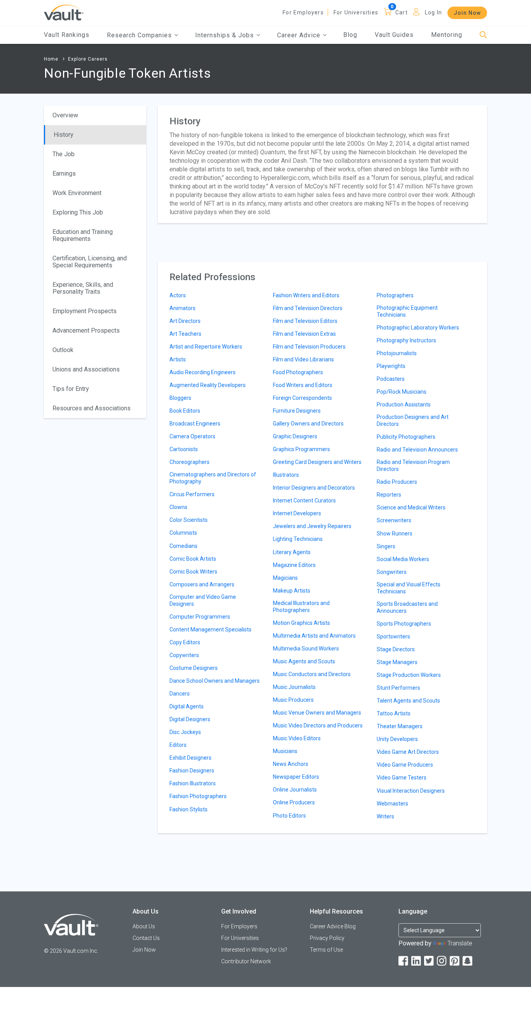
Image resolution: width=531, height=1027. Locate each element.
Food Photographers (298, 372)
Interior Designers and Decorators (314, 488)
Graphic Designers (295, 436)
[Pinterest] (455, 961)
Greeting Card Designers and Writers (317, 462)
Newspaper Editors (296, 777)
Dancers (179, 693)
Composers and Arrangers (201, 584)
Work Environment (76, 193)
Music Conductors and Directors (312, 674)
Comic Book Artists (192, 559)
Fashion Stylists (188, 809)
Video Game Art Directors (408, 752)
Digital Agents (186, 706)
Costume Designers (193, 668)
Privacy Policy (327, 938)
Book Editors (184, 411)
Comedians (183, 546)
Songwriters (392, 572)
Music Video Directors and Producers (318, 725)
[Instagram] (442, 961)
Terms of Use (326, 950)
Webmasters (392, 803)
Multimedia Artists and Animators (314, 636)
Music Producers (293, 700)
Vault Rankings (66, 34)
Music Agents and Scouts (304, 661)
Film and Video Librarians (303, 359)
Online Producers (294, 802)
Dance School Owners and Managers (214, 681)
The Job (63, 154)
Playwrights (391, 366)
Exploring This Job (77, 212)
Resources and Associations (91, 408)
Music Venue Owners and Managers (317, 713)
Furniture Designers (297, 411)
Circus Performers (192, 494)
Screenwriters (394, 520)
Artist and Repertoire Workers (205, 346)
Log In (433, 12)
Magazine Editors (294, 565)
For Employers (303, 12)
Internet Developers (297, 513)
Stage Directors (396, 649)
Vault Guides (394, 34)
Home (51, 59)
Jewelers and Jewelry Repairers (312, 526)
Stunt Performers (398, 688)
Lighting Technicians (298, 539)
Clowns (178, 507)
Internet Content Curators (304, 500)
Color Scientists (188, 520)
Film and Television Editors (305, 321)
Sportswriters (393, 636)
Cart (401, 12)
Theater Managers (400, 726)
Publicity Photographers (406, 437)
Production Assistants (404, 404)
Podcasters (391, 379)
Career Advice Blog (333, 926)
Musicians (285, 751)
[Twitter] (429, 961)
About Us (144, 926)
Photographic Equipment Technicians (407, 311)
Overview (65, 115)
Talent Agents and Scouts (408, 700)
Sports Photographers (404, 624)
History (63, 134)
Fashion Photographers (198, 796)
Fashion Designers (191, 770)
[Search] (483, 35)
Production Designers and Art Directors (413, 420)
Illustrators (286, 475)
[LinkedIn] (416, 961)
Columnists (183, 533)
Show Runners (394, 533)
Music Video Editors (297, 738)
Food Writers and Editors (302, 385)
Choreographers (189, 462)
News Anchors (290, 764)
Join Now (467, 13)
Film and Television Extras (304, 334)
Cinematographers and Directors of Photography (212, 478)
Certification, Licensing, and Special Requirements (89, 262)
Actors (177, 295)
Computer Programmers (199, 617)
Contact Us (146, 938)
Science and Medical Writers (411, 507)
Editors (178, 745)
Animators (182, 308)
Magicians (285, 578)
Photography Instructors (406, 340)
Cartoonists (183, 449)
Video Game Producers (405, 765)
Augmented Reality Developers (207, 385)
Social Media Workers (403, 559)
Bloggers (180, 398)
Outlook (62, 350)
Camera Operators (192, 436)
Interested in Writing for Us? (254, 950)
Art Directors (185, 321)
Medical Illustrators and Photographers (301, 606)
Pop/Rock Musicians (401, 392)
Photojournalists (397, 353)
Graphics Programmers (301, 449)
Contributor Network (246, 961)
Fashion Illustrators (192, 783)
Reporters (389, 495)
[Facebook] (403, 961)
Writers (385, 816)
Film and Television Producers (309, 346)
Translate (459, 943)
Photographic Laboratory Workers (418, 327)
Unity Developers (397, 739)
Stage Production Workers (409, 675)
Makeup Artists (291, 591)
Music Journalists (294, 687)
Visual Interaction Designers (411, 791)
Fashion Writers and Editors (306, 295)
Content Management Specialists (210, 629)
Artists (177, 359)
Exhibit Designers (190, 758)
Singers (386, 546)
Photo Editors (289, 816)
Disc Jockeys (185, 732)
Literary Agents (292, 552)
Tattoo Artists (393, 713)
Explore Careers (88, 59)
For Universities (356, 12)
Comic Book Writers (193, 571)
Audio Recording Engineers (202, 372)
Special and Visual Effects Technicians (408, 588)
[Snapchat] (468, 961)
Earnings (64, 173)
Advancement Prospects (86, 330)
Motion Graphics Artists (301, 623)
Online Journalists (295, 789)
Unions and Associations (86, 369)
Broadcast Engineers (194, 423)
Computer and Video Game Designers (202, 600)
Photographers (395, 295)
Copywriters (184, 655)
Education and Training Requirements (82, 235)
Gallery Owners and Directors (308, 423)
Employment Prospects (84, 311)
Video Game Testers (401, 777)
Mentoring (446, 34)
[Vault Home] (64, 12)
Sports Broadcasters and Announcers (407, 607)
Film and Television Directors (307, 308)
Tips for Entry (70, 388)
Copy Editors (184, 642)
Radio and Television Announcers (417, 449)
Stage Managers (397, 662)
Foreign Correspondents (302, 398)
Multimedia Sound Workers (306, 648)
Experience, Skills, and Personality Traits (82, 288)
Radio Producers (397, 482)
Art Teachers (185, 334)
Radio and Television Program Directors (413, 465)
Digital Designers (189, 719)
